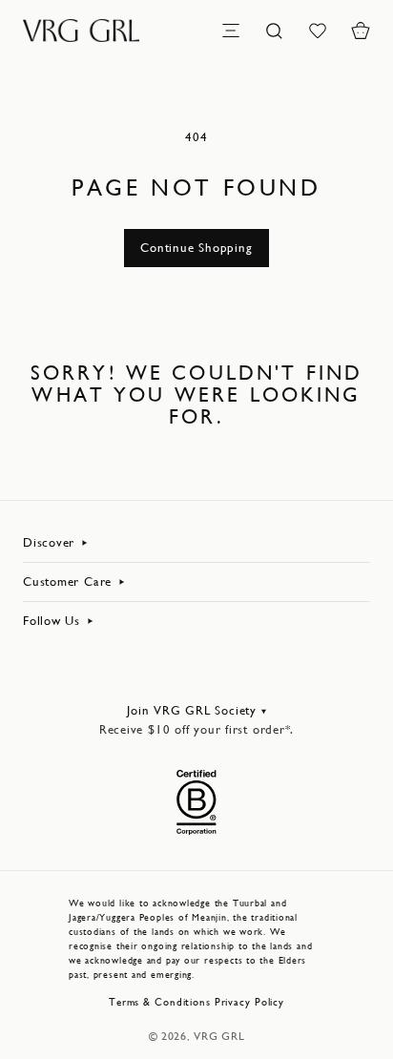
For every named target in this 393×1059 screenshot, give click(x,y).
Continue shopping (196, 247)
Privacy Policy (249, 1002)
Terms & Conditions (160, 1002)
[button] (360, 30)
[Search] (273, 30)
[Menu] (230, 30)
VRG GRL (219, 1036)
